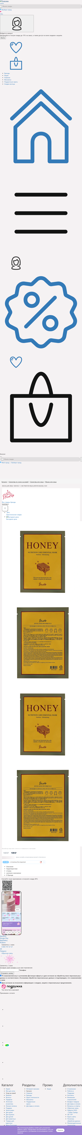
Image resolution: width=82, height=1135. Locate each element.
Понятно (60, 1130)
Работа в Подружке (70, 1092)
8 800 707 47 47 (7, 947)
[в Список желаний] (5, 508)
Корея (8, 1089)
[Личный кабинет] (17, 23)
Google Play (4, 938)
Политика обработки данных (73, 1120)
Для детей (9, 1117)
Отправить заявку (7, 973)
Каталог (4, 482)
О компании (71, 1089)
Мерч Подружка (11, 1125)
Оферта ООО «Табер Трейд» (72, 1111)
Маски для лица (50, 482)
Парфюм (9, 1099)
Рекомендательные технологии (74, 1124)
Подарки (9, 1108)
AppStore (3, 936)
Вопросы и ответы (73, 1106)
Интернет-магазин (32, 1089)
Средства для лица (37, 482)
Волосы (8, 1097)
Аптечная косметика (9, 1103)
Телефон (22, 970)
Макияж (8, 1095)
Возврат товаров (73, 1102)
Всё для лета (10, 1091)
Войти (3, 38)
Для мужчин (10, 1114)
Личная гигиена (11, 1106)
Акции (49, 1089)
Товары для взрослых (10, 1122)
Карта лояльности (32, 1097)
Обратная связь (7, 953)
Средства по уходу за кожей (18, 482)
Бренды (29, 1095)
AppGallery (3, 940)
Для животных (11, 1119)
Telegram (3, 951)
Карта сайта (71, 1117)
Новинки (29, 1093)
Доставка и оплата (73, 1104)
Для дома (9, 1112)
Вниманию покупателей (71, 1098)
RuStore (3, 942)
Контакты (70, 1095)
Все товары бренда (9, 502)
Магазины (29, 1099)
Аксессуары (10, 1110)
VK (1, 949)
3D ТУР (70, 1114)
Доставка (32, 1106)
